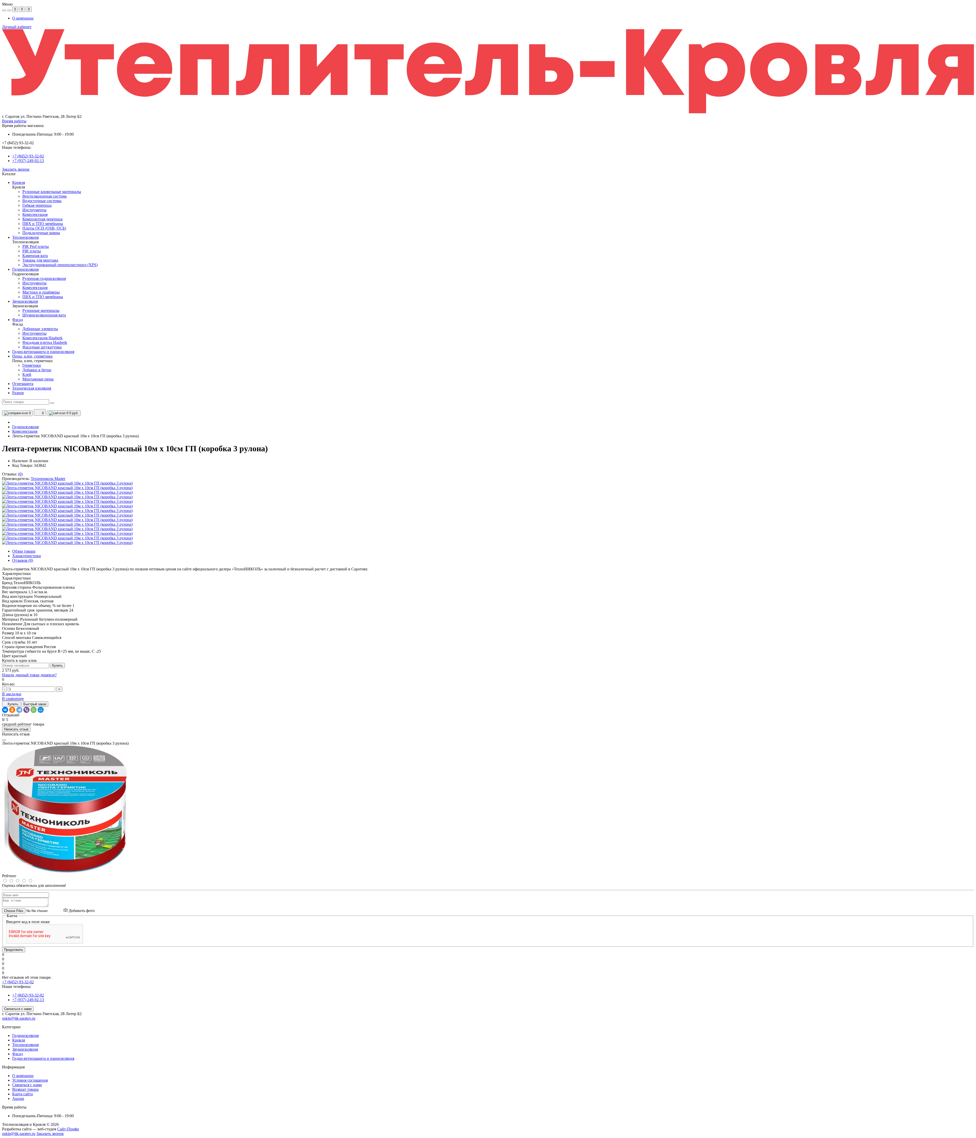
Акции (18, 1098)
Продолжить (13, 950)
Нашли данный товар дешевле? (29, 675)
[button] (488, 116)
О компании (23, 18)
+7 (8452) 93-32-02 (28, 156)
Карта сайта (22, 1094)
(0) (20, 474)
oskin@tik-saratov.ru (18, 1018)
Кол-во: (8, 684)
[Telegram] (19, 710)
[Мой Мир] (41, 710)
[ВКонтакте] (5, 710)
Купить (57, 665)
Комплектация (24, 431)
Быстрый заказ (34, 704)
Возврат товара (25, 1089)
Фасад (17, 1054)
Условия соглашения (30, 1080)
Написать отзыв (16, 729)
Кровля (18, 1040)
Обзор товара (23, 551)
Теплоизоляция (25, 1045)
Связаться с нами (18, 1009)
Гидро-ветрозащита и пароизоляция (43, 1058)
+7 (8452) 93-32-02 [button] (18, 982)
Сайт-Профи (68, 1129)
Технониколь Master (48, 478)
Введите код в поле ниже (28, 922)
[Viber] (26, 710)
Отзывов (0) (22, 560)
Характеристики (26, 556)
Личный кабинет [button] (17, 27)
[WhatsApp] (33, 710)
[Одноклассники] (12, 710)
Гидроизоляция (25, 427)
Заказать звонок (15, 169)
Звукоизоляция (25, 1049)
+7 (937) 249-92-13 (28, 160)
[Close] (4, 740)
